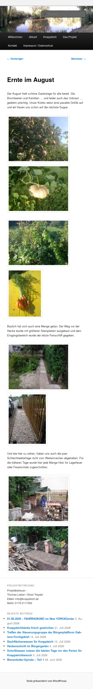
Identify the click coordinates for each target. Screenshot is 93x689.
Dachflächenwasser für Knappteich (30, 641)
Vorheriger (15, 59)
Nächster (78, 59)
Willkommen (15, 37)
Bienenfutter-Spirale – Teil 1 (25, 660)
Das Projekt (70, 37)
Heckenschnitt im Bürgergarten (28, 646)
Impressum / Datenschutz (38, 45)
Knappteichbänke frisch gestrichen (30, 628)
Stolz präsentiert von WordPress (47, 681)
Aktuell (33, 37)
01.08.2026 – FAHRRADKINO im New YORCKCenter (40, 619)
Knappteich (50, 37)
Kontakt (12, 45)
